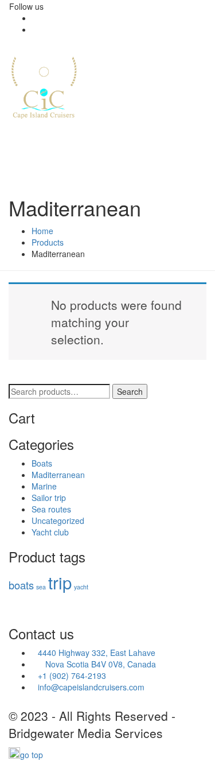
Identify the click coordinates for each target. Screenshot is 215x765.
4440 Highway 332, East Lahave (96, 652)
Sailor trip (49, 497)
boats (21, 584)
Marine (44, 486)
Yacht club (50, 532)
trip (60, 582)
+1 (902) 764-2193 (72, 675)
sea (41, 587)
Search (130, 391)
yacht (81, 587)
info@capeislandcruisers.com (91, 687)
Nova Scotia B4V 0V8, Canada (94, 664)
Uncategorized (58, 520)
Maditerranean (58, 474)
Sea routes (51, 509)
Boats (42, 463)
